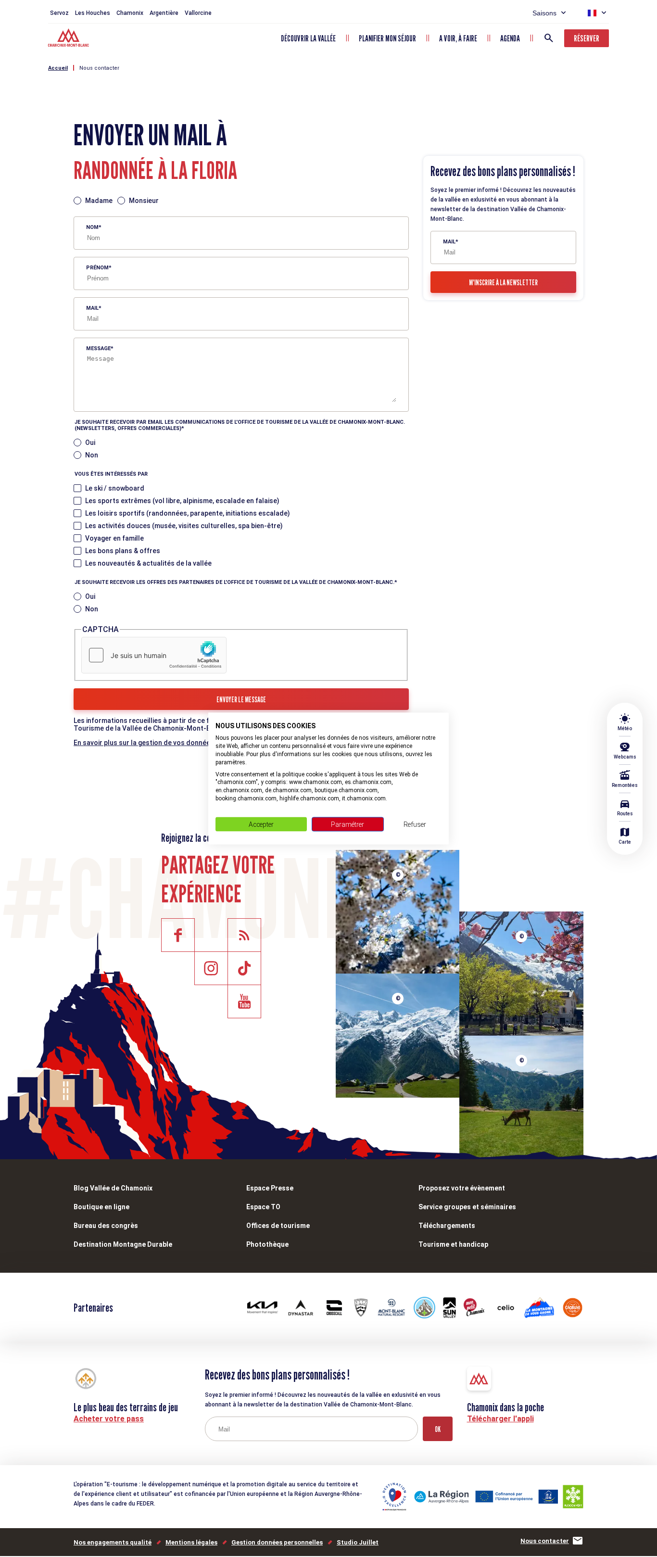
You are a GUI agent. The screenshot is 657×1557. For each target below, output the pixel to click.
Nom (92, 227)
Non (91, 455)
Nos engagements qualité (113, 1542)
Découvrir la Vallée (308, 38)
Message (98, 348)
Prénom (97, 268)
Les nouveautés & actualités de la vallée (148, 563)
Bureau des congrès (106, 1225)
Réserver (586, 38)
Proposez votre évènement (461, 1188)
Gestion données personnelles (277, 1542)
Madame (99, 200)
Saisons (544, 13)
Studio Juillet (358, 1542)
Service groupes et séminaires (467, 1207)
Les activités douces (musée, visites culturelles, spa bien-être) (184, 526)
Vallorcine (198, 13)
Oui (90, 442)
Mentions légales (191, 1542)
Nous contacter (99, 68)
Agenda (510, 38)
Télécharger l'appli (500, 1418)
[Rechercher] (549, 38)
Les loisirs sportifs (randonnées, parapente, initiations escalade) (187, 513)
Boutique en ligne (101, 1207)
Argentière (164, 13)
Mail (92, 308)
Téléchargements (446, 1225)
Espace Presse (269, 1188)
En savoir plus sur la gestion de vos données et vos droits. (166, 743)
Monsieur (144, 200)
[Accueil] (69, 39)
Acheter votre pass (109, 1418)
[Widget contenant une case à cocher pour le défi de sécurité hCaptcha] (154, 655)
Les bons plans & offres (122, 551)
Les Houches (92, 13)
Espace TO (263, 1207)
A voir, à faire (458, 38)
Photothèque (267, 1244)
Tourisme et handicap (453, 1244)
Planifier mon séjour (387, 38)
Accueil (58, 68)
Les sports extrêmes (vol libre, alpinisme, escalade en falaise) (182, 501)
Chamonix (129, 13)
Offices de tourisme (278, 1225)
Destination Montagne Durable (123, 1244)
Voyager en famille (114, 538)
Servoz (59, 13)
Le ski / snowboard (114, 488)
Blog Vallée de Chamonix (113, 1188)
